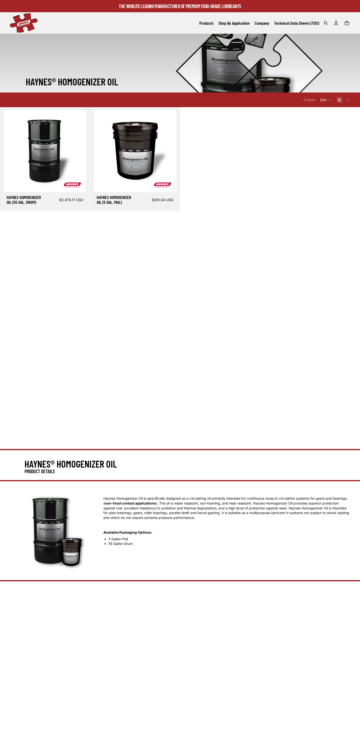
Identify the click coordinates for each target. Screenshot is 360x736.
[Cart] (346, 23)
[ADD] (78, 184)
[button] (325, 99)
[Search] (325, 23)
